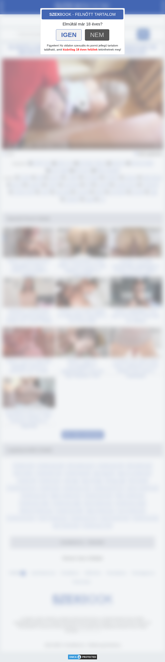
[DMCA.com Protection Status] (82, 656)
